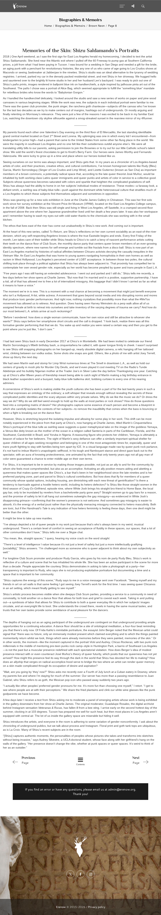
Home (48, 25)
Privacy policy (96, 907)
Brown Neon (97, 25)
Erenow (61, 907)
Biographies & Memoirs (70, 25)
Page (28, 760)
